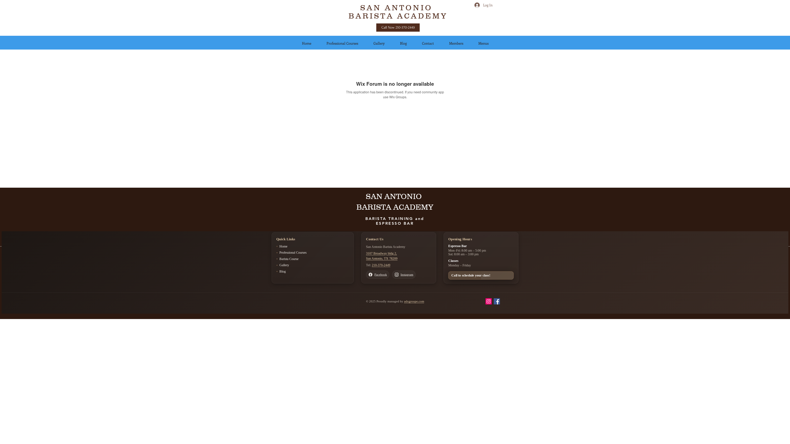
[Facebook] (497, 301)
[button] (306, 43)
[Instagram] (489, 301)
